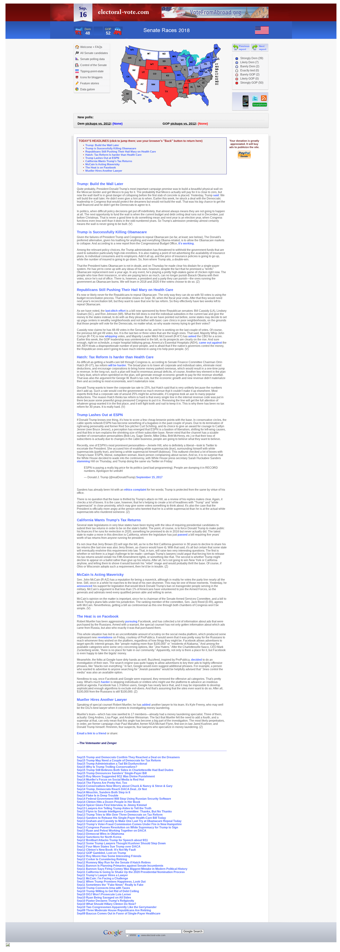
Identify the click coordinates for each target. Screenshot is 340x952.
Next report (262, 48)
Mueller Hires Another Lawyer (103, 170)
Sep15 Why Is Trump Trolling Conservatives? (107, 766)
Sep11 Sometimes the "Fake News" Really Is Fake (110, 884)
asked (192, 336)
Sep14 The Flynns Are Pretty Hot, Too (102, 782)
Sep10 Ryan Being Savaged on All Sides (104, 897)
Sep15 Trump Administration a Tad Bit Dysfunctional (112, 763)
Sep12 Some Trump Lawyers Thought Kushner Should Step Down (121, 843)
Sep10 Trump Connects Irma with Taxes (103, 887)
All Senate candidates (94, 53)
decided (196, 659)
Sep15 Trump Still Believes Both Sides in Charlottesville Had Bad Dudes (125, 770)
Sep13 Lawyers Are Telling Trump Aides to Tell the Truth (114, 808)
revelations (105, 637)
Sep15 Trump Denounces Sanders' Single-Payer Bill (112, 773)
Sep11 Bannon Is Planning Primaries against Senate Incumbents (120, 865)
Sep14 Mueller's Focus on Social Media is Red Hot (110, 779)
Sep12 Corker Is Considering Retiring (102, 859)
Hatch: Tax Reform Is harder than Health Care (113, 154)
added (146, 704)
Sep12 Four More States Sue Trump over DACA (108, 846)
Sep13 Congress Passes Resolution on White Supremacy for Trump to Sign (127, 827)
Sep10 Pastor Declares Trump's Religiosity (105, 900)
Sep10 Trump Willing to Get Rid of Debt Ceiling (108, 891)
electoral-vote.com (124, 13)
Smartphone (259, 104)
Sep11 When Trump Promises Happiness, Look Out (111, 881)
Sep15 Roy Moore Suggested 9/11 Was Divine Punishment (116, 776)
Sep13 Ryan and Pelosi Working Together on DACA (111, 830)
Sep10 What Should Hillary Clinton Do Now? (106, 903)
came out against (210, 342)
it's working (186, 243)
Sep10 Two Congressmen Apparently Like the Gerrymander (117, 907)
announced (84, 585)
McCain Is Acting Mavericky (102, 164)
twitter (255, 98)
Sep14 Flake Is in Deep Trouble (97, 795)
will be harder (117, 365)
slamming (83, 461)
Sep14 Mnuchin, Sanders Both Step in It (103, 792)
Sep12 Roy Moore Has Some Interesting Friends (109, 856)
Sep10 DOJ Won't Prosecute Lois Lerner (104, 894)
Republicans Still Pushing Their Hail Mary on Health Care (120, 151)
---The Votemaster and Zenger (97, 743)
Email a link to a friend (92, 733)
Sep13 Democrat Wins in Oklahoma (100, 833)
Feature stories (89, 83)
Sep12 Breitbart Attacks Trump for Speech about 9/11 (112, 840)
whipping (111, 336)
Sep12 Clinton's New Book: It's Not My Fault (106, 849)
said (216, 195)
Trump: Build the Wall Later (102, 145)
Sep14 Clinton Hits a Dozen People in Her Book (108, 801)
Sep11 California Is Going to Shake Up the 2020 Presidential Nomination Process (131, 872)
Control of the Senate (93, 65)
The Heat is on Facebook (100, 167)
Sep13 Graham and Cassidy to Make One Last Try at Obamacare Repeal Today (129, 821)
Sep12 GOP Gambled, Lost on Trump (101, 852)
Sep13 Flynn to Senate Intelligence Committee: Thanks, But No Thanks (124, 811)
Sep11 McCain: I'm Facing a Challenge (102, 878)
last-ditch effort (115, 310)
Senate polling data (92, 59)
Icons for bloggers (91, 77)
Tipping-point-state (92, 71)
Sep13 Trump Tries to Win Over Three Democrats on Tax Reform (120, 814)
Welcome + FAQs (91, 47)
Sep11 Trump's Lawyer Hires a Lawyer (102, 875)
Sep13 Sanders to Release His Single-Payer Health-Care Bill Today (121, 817)
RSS (264, 98)
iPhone (246, 102)
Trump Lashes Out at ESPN (102, 157)
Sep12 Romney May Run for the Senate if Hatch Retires (114, 862)
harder (105, 681)
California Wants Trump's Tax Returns (108, 161)
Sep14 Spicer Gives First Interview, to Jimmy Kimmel (112, 805)
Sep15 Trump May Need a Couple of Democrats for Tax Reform (119, 760)
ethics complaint (135, 489)
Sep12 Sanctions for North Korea (99, 836)
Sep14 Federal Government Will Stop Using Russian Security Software (124, 798)
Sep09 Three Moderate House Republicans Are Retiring (114, 910)
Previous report (244, 48)
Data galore (87, 89)
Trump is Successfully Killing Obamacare (110, 148)
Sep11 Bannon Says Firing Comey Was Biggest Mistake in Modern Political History (132, 868)
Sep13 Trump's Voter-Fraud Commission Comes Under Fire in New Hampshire (129, 824)
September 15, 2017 (149, 477)
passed (183, 534)
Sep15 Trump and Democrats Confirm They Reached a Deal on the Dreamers (128, 757)
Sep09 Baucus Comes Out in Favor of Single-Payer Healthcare (118, 913)
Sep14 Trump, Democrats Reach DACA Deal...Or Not (112, 789)
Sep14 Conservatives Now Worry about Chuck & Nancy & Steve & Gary (124, 785)
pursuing (131, 621)
